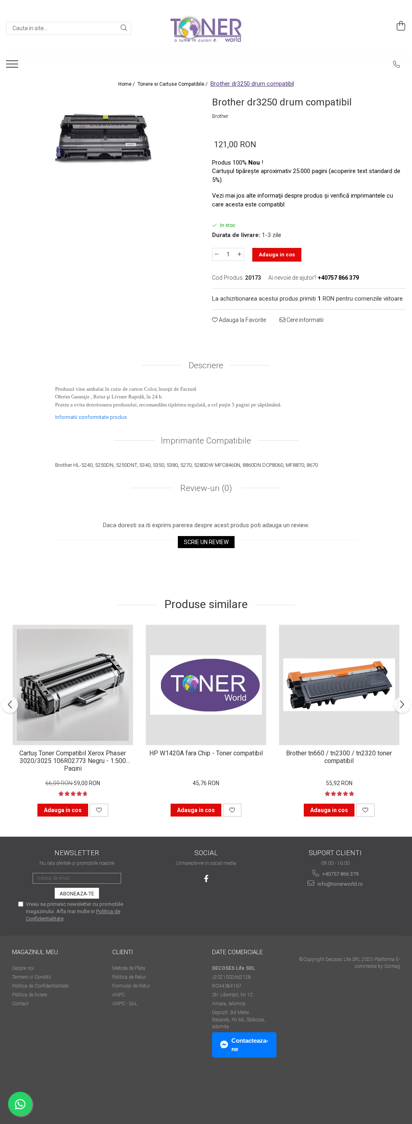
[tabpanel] (103, 136)
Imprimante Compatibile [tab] (206, 440)
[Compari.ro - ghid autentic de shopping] (40, 1093)
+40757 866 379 (339, 874)
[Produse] (13, 66)
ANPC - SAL (124, 1003)
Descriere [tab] (206, 365)
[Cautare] (124, 28)
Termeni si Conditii (31, 977)
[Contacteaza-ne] (396, 64)
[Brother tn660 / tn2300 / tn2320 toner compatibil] (339, 685)
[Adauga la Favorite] (99, 810)
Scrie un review (206, 542)
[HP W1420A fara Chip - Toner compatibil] (206, 685)
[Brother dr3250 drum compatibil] (103, 136)
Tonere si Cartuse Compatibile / (173, 84)
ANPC (118, 995)
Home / (127, 84)
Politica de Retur (129, 977)
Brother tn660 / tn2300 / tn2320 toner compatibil (339, 757)
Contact (20, 1003)
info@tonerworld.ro (339, 884)
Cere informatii (304, 320)
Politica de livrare (29, 995)
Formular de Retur (131, 986)
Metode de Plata (128, 968)
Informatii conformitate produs (91, 417)
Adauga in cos (277, 255)
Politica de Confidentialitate (40, 986)
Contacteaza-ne (249, 1044)
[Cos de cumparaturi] (401, 26)
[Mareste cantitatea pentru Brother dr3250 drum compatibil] (239, 254)
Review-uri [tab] (205, 488)
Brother (220, 116)
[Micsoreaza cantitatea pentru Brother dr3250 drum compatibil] (216, 254)
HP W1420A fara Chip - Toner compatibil (206, 753)
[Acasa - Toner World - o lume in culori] (206, 28)
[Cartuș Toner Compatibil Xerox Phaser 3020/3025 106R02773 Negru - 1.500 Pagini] (72, 685)
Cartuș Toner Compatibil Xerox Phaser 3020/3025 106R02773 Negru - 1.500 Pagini (72, 760)
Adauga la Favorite (242, 320)
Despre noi (23, 968)
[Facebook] (206, 879)
